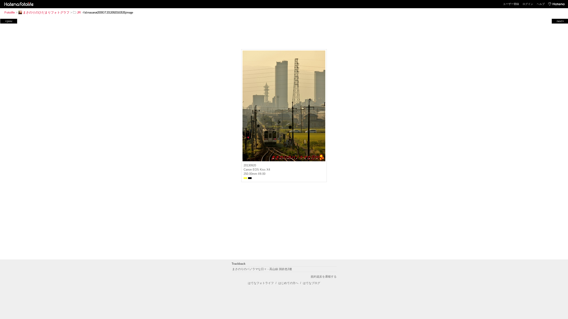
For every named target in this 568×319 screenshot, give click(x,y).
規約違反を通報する (324, 276)
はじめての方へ (288, 283)
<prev (8, 21)
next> (560, 21)
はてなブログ (311, 283)
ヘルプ (541, 4)
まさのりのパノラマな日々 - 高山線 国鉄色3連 (262, 269)
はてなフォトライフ (261, 283)
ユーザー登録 (511, 4)
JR (79, 12)
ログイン (528, 4)
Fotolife (9, 12)
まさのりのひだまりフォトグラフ (46, 12)
